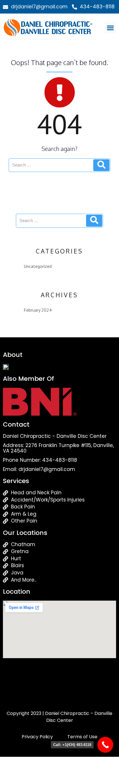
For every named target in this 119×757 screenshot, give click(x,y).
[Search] (101, 165)
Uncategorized (38, 266)
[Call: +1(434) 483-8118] (105, 745)
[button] (110, 27)
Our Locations (25, 532)
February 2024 (38, 310)
